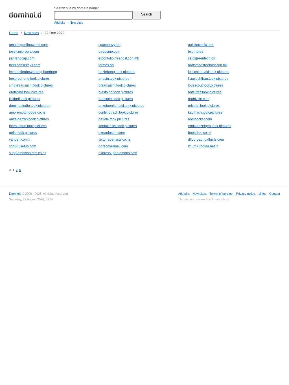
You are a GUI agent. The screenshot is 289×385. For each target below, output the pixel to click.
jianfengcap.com (21, 58)
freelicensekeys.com (24, 65)
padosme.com (109, 52)
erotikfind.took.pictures (26, 92)
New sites (76, 22)
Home (13, 33)
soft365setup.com (22, 146)
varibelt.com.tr (19, 139)
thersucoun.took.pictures (28, 126)
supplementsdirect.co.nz (27, 153)
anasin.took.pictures (113, 79)
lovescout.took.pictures (205, 85)
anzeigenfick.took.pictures (29, 119)
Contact (274, 193)
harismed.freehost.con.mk (207, 65)
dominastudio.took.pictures (29, 106)
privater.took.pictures (204, 106)
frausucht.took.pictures (115, 99)
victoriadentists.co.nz (114, 139)
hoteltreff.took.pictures (205, 92)
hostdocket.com (200, 119)
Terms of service (221, 193)
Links (262, 193)
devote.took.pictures (113, 119)
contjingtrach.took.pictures (118, 112)
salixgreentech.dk (201, 58)
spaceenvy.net (109, 45)
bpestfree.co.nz (199, 133)
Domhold (15, 193)
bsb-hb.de (195, 52)
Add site (59, 22)
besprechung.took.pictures (29, 79)
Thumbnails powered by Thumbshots (203, 199)
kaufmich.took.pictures (205, 112)
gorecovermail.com (113, 146)
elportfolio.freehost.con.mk (118, 58)
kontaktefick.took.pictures (117, 126)
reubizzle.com (198, 99)
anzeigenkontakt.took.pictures (121, 106)
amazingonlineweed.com (28, 45)
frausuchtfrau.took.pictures (208, 79)
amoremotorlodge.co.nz (27, 112)
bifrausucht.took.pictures (117, 85)
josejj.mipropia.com (24, 52)
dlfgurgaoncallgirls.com (206, 139)
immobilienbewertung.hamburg (33, 72)
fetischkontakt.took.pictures (208, 72)
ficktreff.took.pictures (24, 99)
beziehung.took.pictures (116, 72)
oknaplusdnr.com (111, 133)
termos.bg (106, 65)
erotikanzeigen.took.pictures (209, 126)
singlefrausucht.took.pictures (31, 85)
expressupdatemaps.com (117, 153)
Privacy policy (245, 193)
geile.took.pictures (23, 133)
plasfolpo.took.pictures (115, 92)
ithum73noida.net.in (203, 146)
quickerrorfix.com (201, 45)
